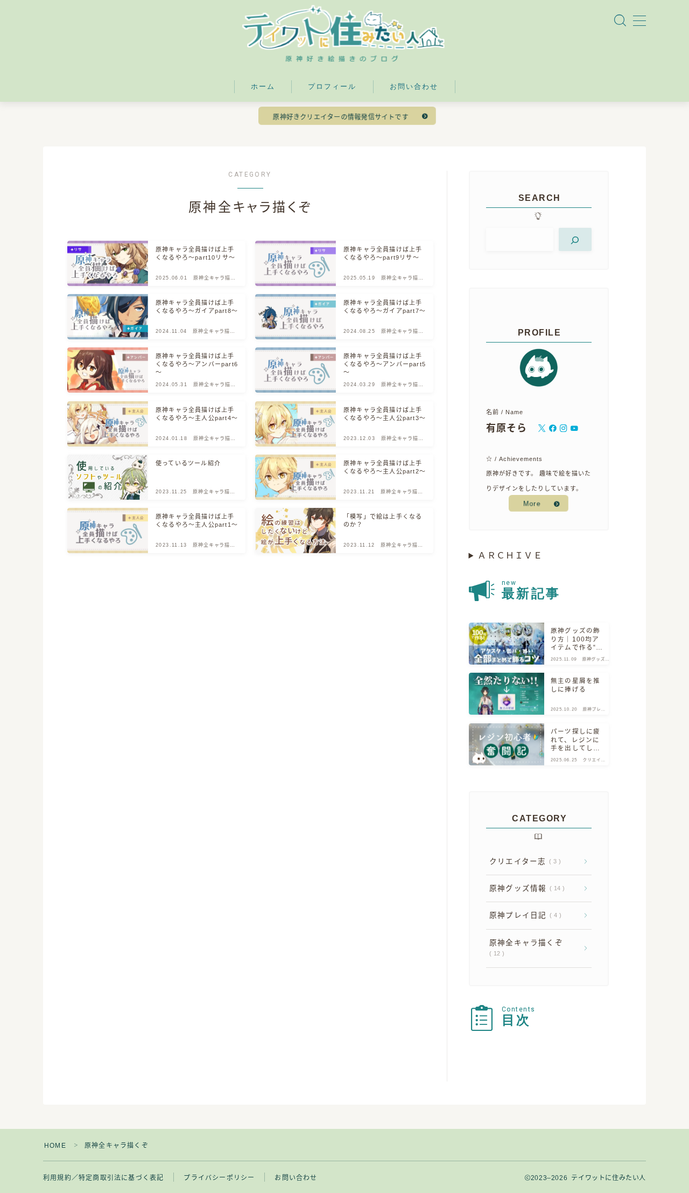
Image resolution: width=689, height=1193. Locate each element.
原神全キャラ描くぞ (526, 948)
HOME (55, 1145)
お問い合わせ (414, 86)
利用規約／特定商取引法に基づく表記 (103, 1178)
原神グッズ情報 (524, 888)
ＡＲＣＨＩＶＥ (509, 555)
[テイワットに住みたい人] (344, 33)
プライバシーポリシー (219, 1178)
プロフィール (332, 86)
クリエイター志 (523, 861)
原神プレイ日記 (523, 915)
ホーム (263, 86)
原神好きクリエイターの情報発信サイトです (341, 117)
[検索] (575, 239)
